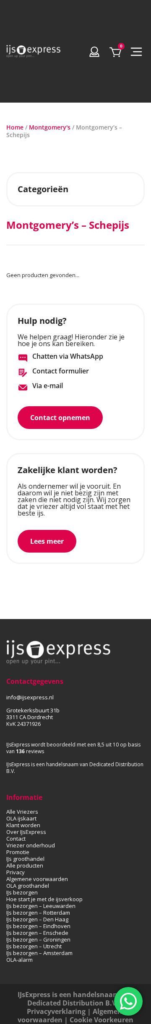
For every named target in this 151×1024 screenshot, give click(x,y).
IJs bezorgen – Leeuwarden (41, 906)
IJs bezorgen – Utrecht (34, 946)
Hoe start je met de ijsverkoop (44, 899)
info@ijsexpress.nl (30, 697)
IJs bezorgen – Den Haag (37, 919)
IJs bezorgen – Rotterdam (38, 912)
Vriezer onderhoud (30, 845)
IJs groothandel (25, 859)
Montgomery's (49, 127)
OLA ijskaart (21, 818)
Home (14, 127)
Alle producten (24, 865)
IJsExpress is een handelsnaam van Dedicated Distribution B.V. (76, 999)
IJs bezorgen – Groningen (38, 939)
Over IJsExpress (26, 832)
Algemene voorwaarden (37, 879)
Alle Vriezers (22, 811)
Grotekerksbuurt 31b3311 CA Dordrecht (33, 713)
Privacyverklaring (56, 1011)
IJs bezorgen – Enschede (37, 933)
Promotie (17, 852)
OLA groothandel (27, 885)
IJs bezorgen (22, 892)
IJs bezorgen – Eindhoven (38, 926)
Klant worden (23, 825)
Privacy (15, 872)
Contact (16, 838)
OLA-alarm (19, 959)
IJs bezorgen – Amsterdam (39, 953)
